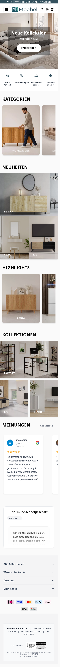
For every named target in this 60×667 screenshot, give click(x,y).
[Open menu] (6, 9)
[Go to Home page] (24, 10)
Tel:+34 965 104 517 (31, 1)
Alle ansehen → (47, 425)
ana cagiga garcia (22, 441)
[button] (28, 564)
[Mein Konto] (47, 9)
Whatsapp (46, 1)
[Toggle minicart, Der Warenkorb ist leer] (52, 9)
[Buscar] (42, 9)
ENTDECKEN (29, 48)
